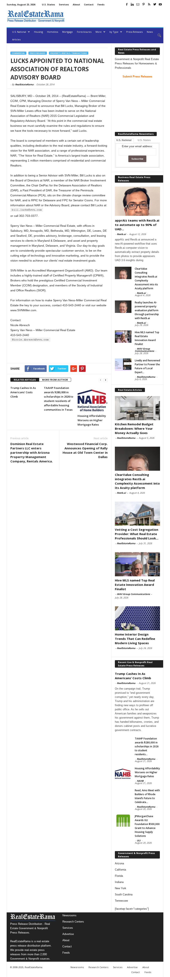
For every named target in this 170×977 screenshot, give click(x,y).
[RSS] (149, 4)
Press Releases (134, 31)
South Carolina (123, 894)
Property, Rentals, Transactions (68, 53)
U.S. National (19, 31)
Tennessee (121, 900)
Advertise (68, 934)
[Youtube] (160, 4)
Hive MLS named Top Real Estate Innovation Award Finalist (135, 584)
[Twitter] (154, 4)
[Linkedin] (132, 4)
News (150, 31)
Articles (16, 39)
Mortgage (67, 31)
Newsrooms (69, 915)
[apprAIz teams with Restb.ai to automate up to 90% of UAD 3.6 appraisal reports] (137, 201)
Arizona (119, 863)
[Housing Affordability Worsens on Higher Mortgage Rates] (93, 398)
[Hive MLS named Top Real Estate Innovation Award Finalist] (123, 336)
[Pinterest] (143, 4)
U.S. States (48, 4)
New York (120, 888)
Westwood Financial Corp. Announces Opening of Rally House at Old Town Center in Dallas (85, 450)
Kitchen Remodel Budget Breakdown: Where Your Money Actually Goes (134, 428)
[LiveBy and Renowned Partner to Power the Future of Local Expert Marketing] (123, 364)
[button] (157, 35)
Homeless (52, 31)
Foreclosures (84, 31)
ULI (139, 840)
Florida (119, 875)
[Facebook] (126, 4)
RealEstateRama (24, 84)
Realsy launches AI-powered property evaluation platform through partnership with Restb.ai (147, 310)
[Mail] (137, 4)
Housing (38, 31)
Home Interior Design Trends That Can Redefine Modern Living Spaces (135, 638)
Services (64, 4)
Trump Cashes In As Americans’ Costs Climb (23, 392)
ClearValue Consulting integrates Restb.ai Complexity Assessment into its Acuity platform (137, 481)
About (76, 4)
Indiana (119, 882)
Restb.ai (121, 234)
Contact (89, 4)
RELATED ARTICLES (25, 379)
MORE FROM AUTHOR (55, 379)
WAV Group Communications (144, 349)
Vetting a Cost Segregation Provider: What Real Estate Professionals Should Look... (136, 533)
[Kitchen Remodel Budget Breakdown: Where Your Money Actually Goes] (137, 408)
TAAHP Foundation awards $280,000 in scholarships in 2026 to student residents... (147, 746)
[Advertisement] (114, 16)
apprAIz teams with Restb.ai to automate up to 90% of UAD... (137, 224)
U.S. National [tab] (123, 140)
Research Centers (73, 921)
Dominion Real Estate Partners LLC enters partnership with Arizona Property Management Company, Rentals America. (31, 452)
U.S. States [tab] (144, 140)
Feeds (100, 4)
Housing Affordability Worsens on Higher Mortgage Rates (92, 420)
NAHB (140, 780)
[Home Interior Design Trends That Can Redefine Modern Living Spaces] (137, 618)
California (120, 869)
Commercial (18, 53)
